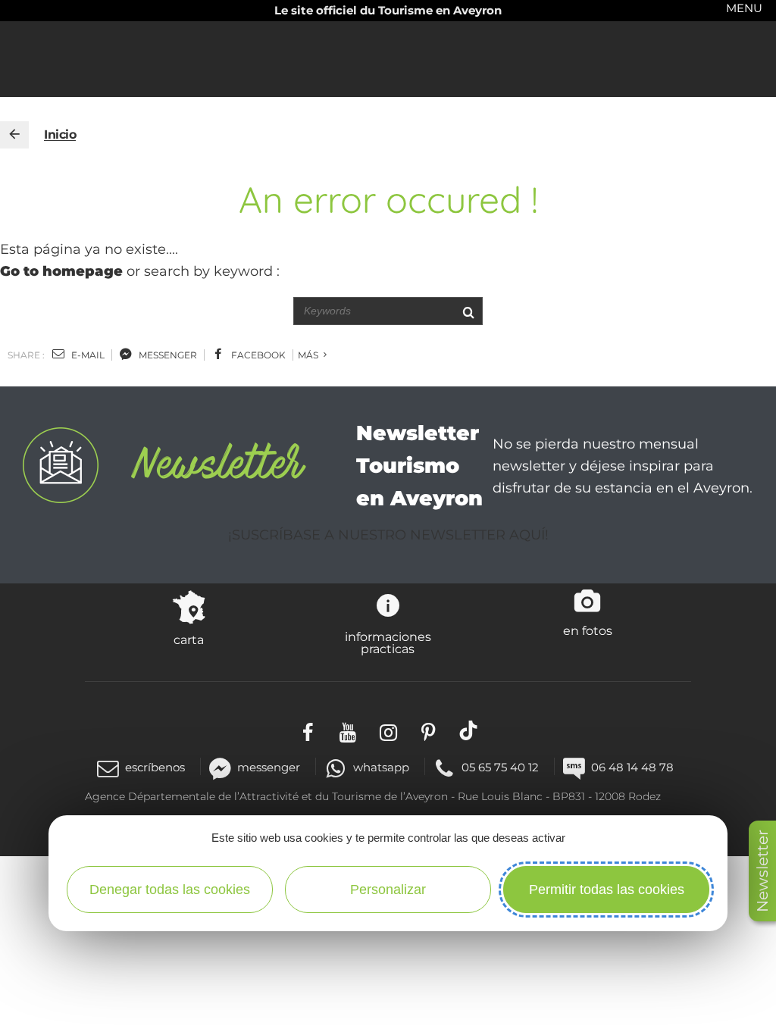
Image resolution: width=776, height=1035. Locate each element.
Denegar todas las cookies (169, 889)
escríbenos (155, 767)
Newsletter (762, 871)
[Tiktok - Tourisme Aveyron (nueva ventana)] (468, 730)
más (309, 355)
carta (189, 639)
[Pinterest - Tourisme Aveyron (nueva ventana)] (428, 730)
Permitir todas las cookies (606, 889)
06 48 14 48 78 (632, 767)
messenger (166, 355)
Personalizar (388, 889)
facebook (257, 355)
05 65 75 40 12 (500, 767)
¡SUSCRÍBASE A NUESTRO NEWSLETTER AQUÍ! (388, 535)
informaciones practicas (388, 642)
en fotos (587, 630)
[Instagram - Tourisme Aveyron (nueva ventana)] (388, 730)
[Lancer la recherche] (468, 311)
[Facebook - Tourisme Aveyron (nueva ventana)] (308, 730)
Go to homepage (61, 271)
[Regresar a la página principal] (14, 135)
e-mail (87, 355)
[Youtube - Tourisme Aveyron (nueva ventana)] (348, 730)
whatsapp (380, 767)
